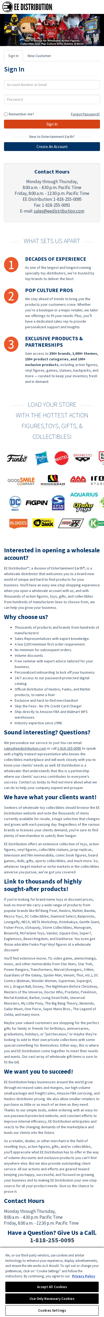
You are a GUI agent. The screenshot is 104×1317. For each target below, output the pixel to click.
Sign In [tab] (13, 55)
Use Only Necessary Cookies (52, 1298)
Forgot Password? (85, 114)
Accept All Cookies (52, 1287)
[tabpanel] (52, 110)
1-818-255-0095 (69, 748)
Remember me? (21, 114)
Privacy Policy (83, 1276)
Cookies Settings (52, 1310)
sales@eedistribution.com (59, 211)
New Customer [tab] (39, 55)
